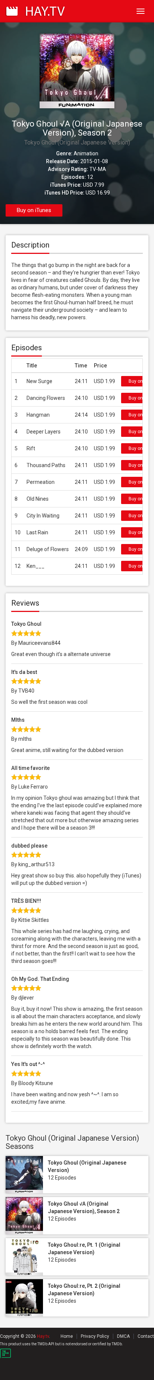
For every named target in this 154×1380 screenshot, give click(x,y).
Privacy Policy (95, 1336)
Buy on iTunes (34, 210)
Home (67, 1336)
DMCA (123, 1336)
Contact (146, 1336)
